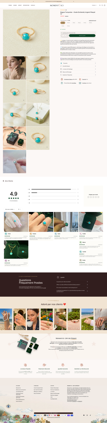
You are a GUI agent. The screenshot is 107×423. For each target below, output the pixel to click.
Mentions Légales (54, 395)
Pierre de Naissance (20, 399)
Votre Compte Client (38, 387)
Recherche (18, 387)
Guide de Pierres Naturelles (19, 394)
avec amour (86, 83)
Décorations (26, 5)
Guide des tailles (92, 20)
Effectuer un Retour (38, 391)
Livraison (52, 391)
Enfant (20, 5)
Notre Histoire (19, 401)
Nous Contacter (37, 393)
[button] (53, 189)
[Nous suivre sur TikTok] (90, 415)
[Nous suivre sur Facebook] (84, 415)
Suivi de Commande (38, 389)
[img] (13, 198)
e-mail (44, 287)
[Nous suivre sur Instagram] (87, 415)
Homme (15, 5)
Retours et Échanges (55, 393)
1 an (85, 79)
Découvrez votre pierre (21, 389)
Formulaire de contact (72, 400)
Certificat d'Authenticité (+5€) (69, 32)
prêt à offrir (70, 79)
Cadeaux (33, 5)
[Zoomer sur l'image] (46, 52)
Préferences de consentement (53, 417)
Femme (10, 5)
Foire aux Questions (55, 389)
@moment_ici (56, 300)
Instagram (80, 401)
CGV (52, 397)
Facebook (74, 401)
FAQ (28, 287)
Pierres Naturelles (70, 83)
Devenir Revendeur (55, 387)
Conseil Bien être (19, 391)
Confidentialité (54, 398)
